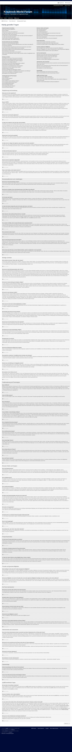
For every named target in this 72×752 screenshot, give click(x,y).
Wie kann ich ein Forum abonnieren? (44, 66)
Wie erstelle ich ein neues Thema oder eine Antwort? (12, 58)
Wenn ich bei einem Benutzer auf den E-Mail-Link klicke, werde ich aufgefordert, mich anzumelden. (18, 54)
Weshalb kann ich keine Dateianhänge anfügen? (11, 67)
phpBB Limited (23, 217)
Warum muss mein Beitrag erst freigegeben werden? (12, 72)
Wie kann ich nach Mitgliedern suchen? (44, 58)
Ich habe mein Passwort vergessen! (9, 36)
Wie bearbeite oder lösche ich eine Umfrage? (11, 64)
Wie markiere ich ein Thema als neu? (9, 73)
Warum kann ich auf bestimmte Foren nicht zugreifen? (12, 65)
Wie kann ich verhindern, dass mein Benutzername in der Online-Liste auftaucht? (17, 44)
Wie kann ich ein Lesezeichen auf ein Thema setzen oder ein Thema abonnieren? (52, 65)
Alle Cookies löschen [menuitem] (54, 728)
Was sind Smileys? (5, 79)
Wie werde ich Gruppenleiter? (42, 34)
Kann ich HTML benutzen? (7, 78)
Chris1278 (10, 732)
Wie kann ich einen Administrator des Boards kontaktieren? (48, 81)
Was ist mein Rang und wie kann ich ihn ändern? (11, 52)
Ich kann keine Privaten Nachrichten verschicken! (46, 41)
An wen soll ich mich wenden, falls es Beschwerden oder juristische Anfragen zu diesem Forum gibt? (52, 80)
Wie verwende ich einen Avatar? (8, 50)
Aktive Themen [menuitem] (67, 5)
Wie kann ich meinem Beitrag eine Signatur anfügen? (12, 60)
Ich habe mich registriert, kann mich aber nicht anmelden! (13, 33)
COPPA (64, 123)
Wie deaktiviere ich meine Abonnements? (45, 68)
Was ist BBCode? (5, 77)
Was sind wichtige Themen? (7, 84)
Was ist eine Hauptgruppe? (42, 36)
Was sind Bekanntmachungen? (8, 83)
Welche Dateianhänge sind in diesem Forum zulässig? (47, 71)
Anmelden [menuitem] (68, 2)
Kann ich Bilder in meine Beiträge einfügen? (10, 80)
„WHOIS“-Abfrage (20, 704)
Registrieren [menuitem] (61, 2)
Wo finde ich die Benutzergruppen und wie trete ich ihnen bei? (48, 33)
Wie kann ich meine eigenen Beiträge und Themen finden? (48, 59)
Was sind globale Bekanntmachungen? (9, 82)
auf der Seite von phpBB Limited (50, 687)
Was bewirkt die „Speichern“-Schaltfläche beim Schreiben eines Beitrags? (16, 70)
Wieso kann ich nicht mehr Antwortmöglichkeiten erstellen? (13, 63)
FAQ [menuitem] (1, 18)
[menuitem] (17, 18)
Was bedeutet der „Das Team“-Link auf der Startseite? (47, 38)
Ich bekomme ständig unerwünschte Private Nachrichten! (47, 43)
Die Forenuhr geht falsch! (7, 45)
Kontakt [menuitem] (47, 728)
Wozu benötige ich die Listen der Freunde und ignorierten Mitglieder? (50, 48)
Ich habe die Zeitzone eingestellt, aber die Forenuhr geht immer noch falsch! (16, 46)
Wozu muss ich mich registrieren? (8, 29)
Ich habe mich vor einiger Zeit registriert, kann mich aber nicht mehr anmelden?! (17, 35)
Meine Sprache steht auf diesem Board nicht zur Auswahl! (13, 48)
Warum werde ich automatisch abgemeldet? (10, 38)
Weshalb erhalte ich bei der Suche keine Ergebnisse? (47, 55)
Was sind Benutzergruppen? (42, 31)
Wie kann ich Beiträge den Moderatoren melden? (11, 69)
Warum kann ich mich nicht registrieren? (10, 31)
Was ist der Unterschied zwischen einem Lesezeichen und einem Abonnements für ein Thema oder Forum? (53, 63)
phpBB (7, 728)
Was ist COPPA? (5, 30)
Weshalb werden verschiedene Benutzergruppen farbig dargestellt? (50, 35)
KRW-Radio (10, 18)
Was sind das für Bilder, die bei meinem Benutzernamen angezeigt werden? (16, 49)
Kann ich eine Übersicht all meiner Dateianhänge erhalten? (48, 72)
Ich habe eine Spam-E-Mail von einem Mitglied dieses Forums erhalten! (50, 44)
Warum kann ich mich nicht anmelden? (9, 34)
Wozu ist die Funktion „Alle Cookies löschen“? (11, 39)
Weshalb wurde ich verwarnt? (8, 68)
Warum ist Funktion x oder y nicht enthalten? (45, 77)
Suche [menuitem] (5, 18)
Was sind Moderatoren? (41, 30)
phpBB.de (32, 217)
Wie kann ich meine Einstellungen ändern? (10, 43)
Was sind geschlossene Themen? (8, 85)
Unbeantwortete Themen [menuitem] (58, 5)
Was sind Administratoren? (42, 29)
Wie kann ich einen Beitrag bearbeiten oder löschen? (12, 59)
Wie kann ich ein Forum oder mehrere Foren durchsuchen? (48, 54)
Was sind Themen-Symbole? (7, 87)
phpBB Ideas (56, 695)
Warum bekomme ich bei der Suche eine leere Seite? (47, 56)
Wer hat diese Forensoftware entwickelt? (44, 76)
